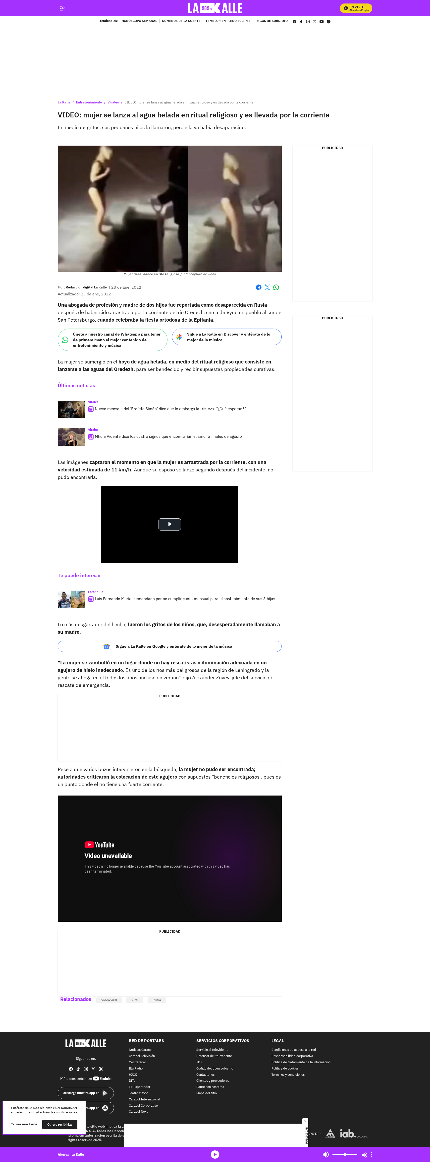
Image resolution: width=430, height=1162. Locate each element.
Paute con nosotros (210, 1087)
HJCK (133, 1074)
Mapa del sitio (206, 1093)
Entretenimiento (89, 102)
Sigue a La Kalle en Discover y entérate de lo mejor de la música (228, 337)
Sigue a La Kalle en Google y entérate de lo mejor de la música (174, 646)
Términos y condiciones (288, 1074)
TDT (199, 1062)
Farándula (95, 592)
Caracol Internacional (144, 1099)
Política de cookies (285, 1068)
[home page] (215, 8)
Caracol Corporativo (143, 1105)
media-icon (215, 1154)
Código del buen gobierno (214, 1068)
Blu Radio (136, 1068)
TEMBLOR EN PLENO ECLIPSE (228, 21)
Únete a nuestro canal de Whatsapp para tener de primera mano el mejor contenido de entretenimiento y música (117, 340)
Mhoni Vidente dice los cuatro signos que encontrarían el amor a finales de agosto (168, 436)
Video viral (109, 1000)
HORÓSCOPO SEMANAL (139, 21)
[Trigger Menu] (62, 8)
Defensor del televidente (214, 1056)
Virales (113, 102)
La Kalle (64, 102)
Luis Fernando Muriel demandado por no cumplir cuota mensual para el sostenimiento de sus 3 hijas (185, 598)
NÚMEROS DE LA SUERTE (181, 21)
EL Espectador (139, 1087)
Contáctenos (205, 1074)
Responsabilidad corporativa (292, 1056)
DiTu (132, 1080)
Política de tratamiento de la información (300, 1062)
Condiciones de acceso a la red (293, 1050)
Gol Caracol (137, 1062)
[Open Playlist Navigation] (371, 1154)
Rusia (157, 1000)
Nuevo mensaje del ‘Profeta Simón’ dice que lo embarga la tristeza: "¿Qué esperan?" (170, 408)
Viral (134, 1000)
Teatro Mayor (138, 1093)
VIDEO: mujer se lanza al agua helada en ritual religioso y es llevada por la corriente (189, 102)
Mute (326, 1155)
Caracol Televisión (142, 1056)
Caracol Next (138, 1111)
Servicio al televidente (212, 1050)
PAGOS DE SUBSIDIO (272, 21)
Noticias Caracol (141, 1050)
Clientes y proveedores (212, 1080)
